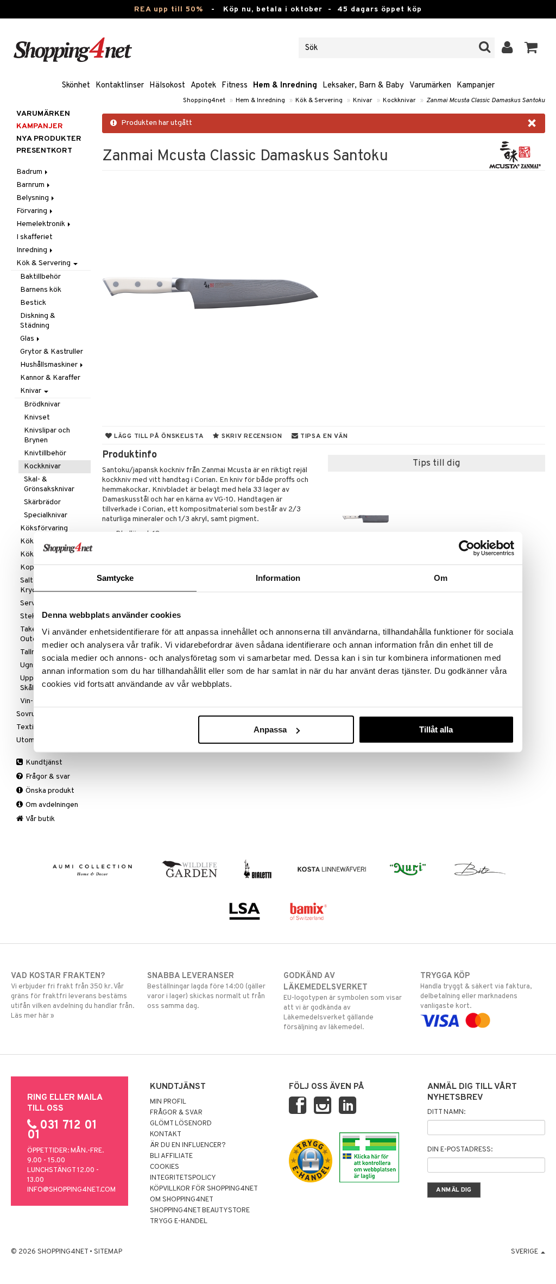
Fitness (235, 85)
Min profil (168, 1102)
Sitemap (108, 1252)
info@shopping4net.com (71, 1190)
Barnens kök (40, 290)
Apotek (203, 85)
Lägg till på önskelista (158, 436)
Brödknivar (42, 404)
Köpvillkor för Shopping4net (204, 1189)
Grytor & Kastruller (51, 351)
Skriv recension (250, 436)
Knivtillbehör (45, 453)
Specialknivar (45, 515)
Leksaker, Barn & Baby (363, 85)
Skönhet (76, 85)
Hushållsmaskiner (49, 364)
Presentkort (44, 150)
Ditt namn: (446, 1112)
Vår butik (39, 819)
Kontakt (165, 1134)
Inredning (32, 250)
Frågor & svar (47, 776)
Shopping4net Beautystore (200, 1210)
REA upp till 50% (168, 9)
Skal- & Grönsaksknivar (49, 484)
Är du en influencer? (188, 1145)
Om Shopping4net (181, 1199)
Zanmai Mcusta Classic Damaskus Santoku (485, 100)
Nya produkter (48, 138)
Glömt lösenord (181, 1123)
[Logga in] (507, 47)
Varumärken (430, 85)
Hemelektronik (41, 224)
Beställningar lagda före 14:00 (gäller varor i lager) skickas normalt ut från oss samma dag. (206, 991)
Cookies (164, 1167)
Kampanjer (476, 85)
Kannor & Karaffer (50, 378)
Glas (28, 338)
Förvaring (32, 211)
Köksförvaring (44, 528)
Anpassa (270, 729)
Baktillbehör (40, 276)
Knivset (37, 417)
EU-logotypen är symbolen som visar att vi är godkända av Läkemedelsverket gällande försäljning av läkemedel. (342, 1001)
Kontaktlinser (120, 85)
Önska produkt (49, 791)
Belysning (33, 198)
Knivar (362, 100)
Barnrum (31, 185)
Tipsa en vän (323, 436)
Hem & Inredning (285, 85)
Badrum (30, 172)
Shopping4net (204, 100)
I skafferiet (34, 237)
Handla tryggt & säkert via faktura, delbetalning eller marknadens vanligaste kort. (476, 991)
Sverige (525, 1252)
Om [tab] (440, 577)
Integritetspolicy (183, 1178)
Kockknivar (399, 100)
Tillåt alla (436, 729)
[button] (531, 47)
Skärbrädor (42, 502)
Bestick (33, 303)
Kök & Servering (319, 100)
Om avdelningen (51, 805)
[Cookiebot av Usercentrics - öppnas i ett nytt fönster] (466, 548)
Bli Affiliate (171, 1156)
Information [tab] (278, 577)
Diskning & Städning (37, 320)
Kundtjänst (43, 762)
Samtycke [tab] (115, 577)
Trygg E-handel (178, 1221)
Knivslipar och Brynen (47, 435)
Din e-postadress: (459, 1149)
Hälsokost (167, 85)
